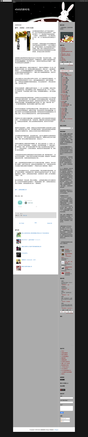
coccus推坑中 (64, 368)
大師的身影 (67, 272)
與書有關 (63, 72)
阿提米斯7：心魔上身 (65, 54)
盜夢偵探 (63, 50)
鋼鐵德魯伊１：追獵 (65, 284)
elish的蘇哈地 (22, 9)
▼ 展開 (61, 70)
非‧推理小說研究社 (65, 361)
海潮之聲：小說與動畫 (66, 301)
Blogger (56, 429)
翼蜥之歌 (63, 47)
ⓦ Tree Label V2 (70, 122)
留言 (63, 421)
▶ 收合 (65, 70)
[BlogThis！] (18, 213)
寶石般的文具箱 (65, 365)
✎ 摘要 (68, 70)
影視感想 (63, 101)
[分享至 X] (19, 213)
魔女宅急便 (63, 60)
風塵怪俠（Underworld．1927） (29, 259)
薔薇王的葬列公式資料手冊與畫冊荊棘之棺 (31, 246)
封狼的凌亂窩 (64, 352)
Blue (62, 57)
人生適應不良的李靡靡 (66, 372)
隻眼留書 (63, 358)
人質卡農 (63, 59)
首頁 (36, 222)
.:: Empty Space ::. (65, 366)
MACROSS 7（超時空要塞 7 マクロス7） (31, 239)
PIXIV (62, 351)
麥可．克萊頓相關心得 (21, 189)
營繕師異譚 (63, 48)
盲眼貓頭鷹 (64, 359)
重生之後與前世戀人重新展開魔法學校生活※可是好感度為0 (35, 233)
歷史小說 (25, 215)
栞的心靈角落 (64, 354)
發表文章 (64, 418)
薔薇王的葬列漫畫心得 (27, 266)
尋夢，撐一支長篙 (65, 363)
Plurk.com (72, 345)
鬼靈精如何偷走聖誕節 (65, 55)
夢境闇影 (67, 249)
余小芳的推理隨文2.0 (66, 370)
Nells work (63, 94)
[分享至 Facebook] (20, 213)
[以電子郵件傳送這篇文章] (17, 213)
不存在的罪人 (25, 253)
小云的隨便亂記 (65, 356)
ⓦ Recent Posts (70, 65)
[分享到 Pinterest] (22, 213)
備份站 (62, 373)
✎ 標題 (71, 70)
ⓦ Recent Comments (69, 313)
